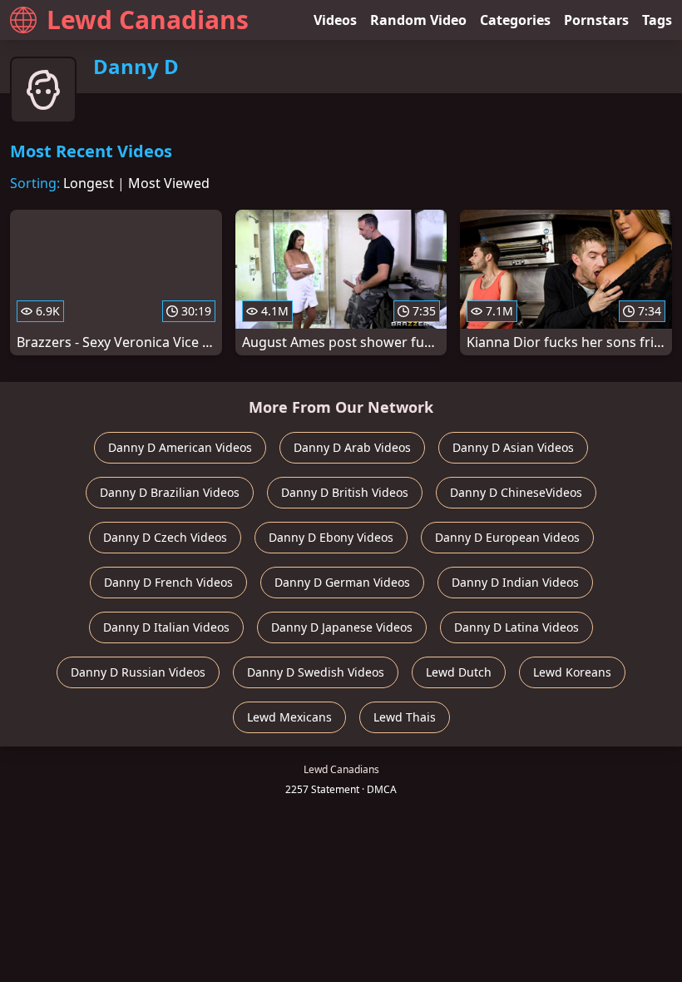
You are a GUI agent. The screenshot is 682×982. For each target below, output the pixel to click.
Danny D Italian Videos (166, 627)
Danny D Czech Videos (165, 537)
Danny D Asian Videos (513, 447)
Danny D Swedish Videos (315, 672)
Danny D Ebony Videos (331, 537)
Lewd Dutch (459, 672)
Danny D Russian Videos (138, 672)
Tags (657, 20)
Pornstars (596, 20)
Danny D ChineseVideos (516, 492)
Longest (88, 183)
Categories (515, 20)
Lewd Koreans (572, 672)
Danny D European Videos (507, 537)
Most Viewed (169, 183)
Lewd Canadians (148, 19)
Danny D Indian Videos (515, 582)
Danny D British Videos (344, 492)
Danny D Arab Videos (352, 447)
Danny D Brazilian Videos (170, 492)
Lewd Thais (404, 717)
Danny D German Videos (342, 582)
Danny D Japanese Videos (342, 627)
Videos (335, 20)
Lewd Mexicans (289, 717)
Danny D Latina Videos (516, 627)
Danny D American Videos (180, 447)
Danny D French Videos (168, 582)
